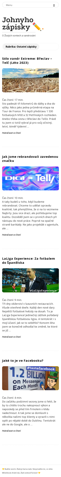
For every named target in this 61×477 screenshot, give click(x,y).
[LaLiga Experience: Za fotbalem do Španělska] (30, 280)
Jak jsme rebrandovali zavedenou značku (30, 158)
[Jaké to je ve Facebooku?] (30, 378)
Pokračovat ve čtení (11, 132)
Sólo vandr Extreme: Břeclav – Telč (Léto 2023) (27, 60)
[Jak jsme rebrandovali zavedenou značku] (30, 178)
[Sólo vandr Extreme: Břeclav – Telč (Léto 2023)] (30, 80)
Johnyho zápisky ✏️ (22, 23)
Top (58, 474)
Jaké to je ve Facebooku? (22, 360)
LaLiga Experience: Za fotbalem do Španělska (28, 260)
